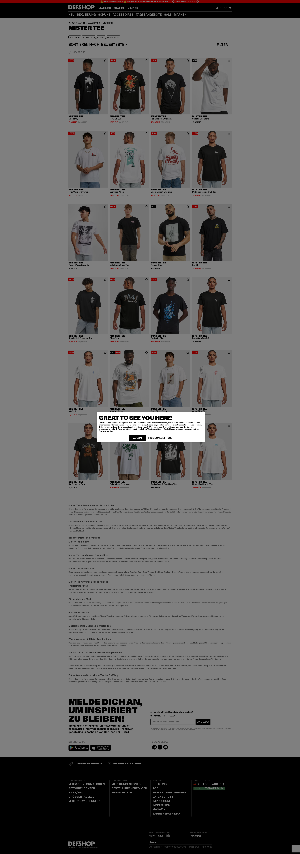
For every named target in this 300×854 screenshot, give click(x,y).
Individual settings (160, 438)
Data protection (106, 431)
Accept (137, 438)
